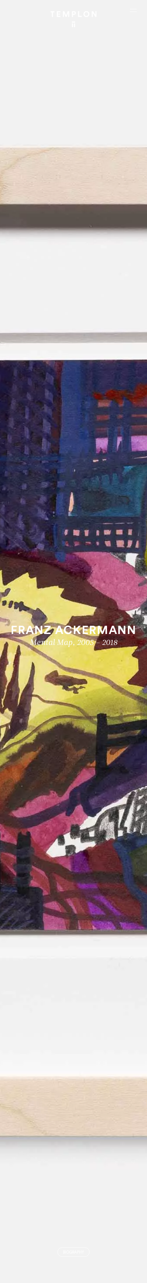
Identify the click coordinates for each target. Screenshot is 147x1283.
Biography (73, 1252)
